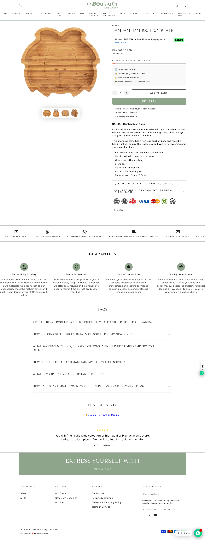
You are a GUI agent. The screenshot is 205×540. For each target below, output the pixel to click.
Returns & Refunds (102, 498)
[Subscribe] (184, 494)
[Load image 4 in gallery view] (74, 113)
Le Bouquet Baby (33, 530)
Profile (22, 498)
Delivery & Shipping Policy (106, 502)
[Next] (171, 438)
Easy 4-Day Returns (126, 69)
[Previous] (33, 438)
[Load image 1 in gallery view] (47, 113)
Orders (22, 493)
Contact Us (98, 493)
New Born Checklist (66, 498)
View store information (126, 117)
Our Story (60, 493)
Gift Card (60, 502)
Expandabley (42, 534)
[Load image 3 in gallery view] (65, 113)
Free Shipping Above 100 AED (131, 73)
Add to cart (159, 93)
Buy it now (149, 101)
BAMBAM (116, 25)
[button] (20, 5)
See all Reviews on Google (104, 415)
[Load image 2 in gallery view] (56, 113)
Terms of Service (101, 507)
